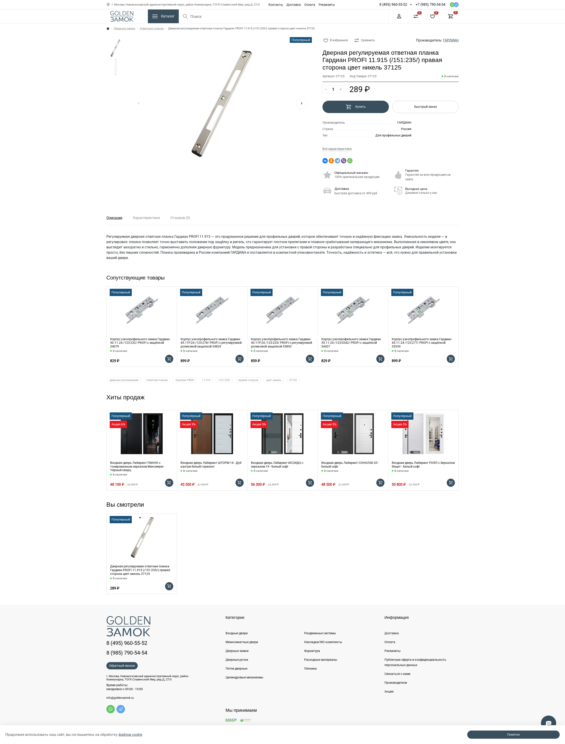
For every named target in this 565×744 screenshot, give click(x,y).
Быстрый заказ (425, 106)
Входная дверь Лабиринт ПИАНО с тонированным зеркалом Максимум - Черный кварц (137, 466)
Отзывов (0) (180, 218)
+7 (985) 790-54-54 (430, 4)
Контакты (275, 4)
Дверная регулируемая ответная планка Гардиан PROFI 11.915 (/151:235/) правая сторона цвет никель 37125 (140, 570)
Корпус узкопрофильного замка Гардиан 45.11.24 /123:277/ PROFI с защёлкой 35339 (421, 342)
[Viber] (343, 160)
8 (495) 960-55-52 (393, 4)
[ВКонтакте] (325, 160)
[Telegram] (337, 160)
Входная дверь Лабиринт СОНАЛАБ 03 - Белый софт (350, 464)
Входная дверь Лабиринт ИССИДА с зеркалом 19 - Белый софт (277, 464)
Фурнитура (312, 651)
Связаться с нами (397, 674)
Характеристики (146, 218)
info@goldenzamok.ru (120, 697)
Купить (360, 106)
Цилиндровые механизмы (244, 677)
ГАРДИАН (451, 40)
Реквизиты (327, 4)
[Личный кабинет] (399, 16)
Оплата (309, 4)
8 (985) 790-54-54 (126, 653)
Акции (389, 691)
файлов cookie (130, 735)
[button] (301, 103)
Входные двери (237, 633)
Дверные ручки (237, 659)
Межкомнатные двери (242, 642)
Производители (395, 682)
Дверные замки (124, 28)
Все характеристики (337, 149)
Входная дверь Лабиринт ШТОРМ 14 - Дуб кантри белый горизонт (211, 464)
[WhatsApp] (349, 160)
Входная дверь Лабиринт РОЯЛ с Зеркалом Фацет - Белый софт (423, 464)
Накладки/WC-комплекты (323, 642)
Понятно (513, 734)
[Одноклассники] (331, 160)
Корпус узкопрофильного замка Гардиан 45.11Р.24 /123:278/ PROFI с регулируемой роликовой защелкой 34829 (211, 342)
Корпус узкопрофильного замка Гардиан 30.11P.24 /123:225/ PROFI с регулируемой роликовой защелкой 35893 (281, 342)
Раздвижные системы (320, 633)
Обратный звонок (122, 665)
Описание (114, 218)
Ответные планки (152, 28)
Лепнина (310, 668)
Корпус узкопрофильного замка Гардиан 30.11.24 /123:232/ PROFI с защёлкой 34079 (140, 342)
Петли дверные (236, 668)
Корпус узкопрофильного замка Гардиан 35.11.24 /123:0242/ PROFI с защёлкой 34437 (351, 342)
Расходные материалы (320, 659)
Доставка (293, 4)
